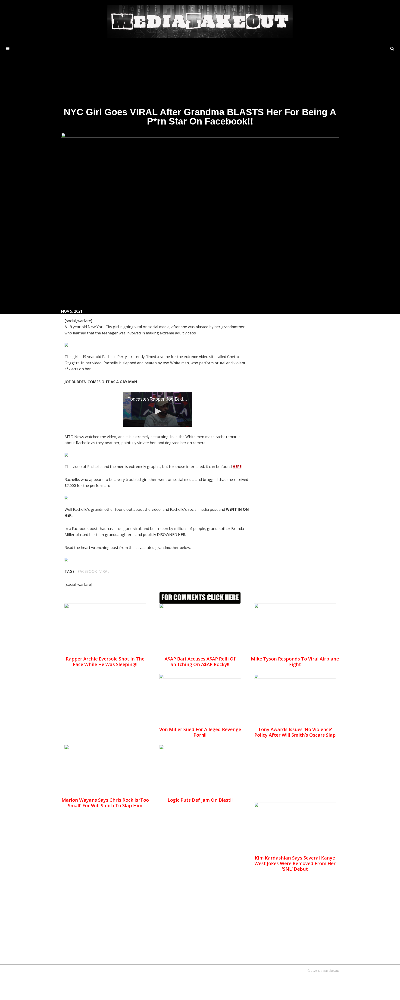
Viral (104, 571)
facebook (87, 571)
